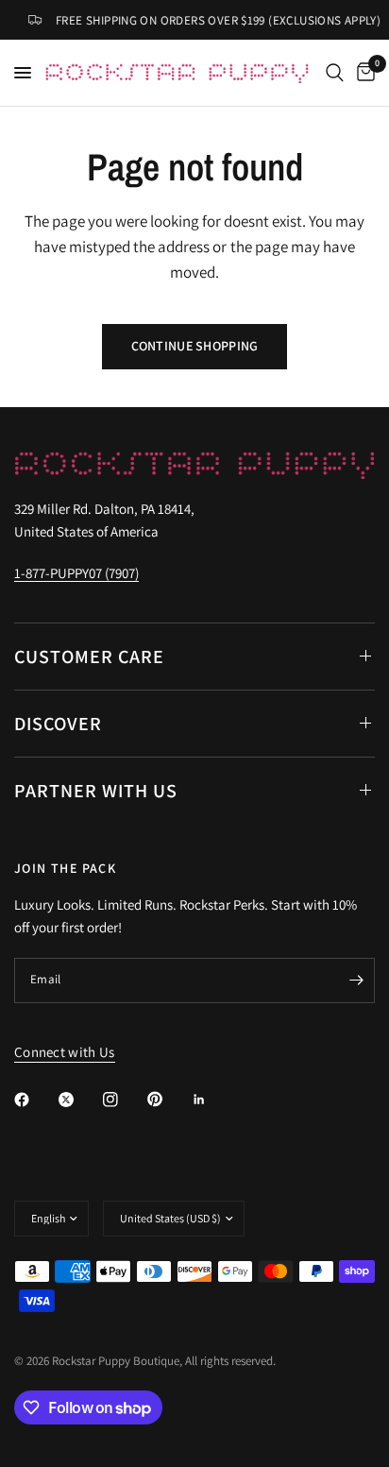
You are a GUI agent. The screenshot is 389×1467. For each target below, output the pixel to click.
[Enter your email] (356, 980)
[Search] (334, 73)
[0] (362, 73)
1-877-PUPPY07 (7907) (76, 573)
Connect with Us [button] (64, 1052)
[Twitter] (79, 1099)
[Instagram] (123, 1099)
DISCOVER (58, 723)
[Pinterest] (168, 1099)
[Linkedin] (212, 1099)
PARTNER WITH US (96, 790)
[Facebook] (35, 1099)
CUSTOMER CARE (89, 656)
